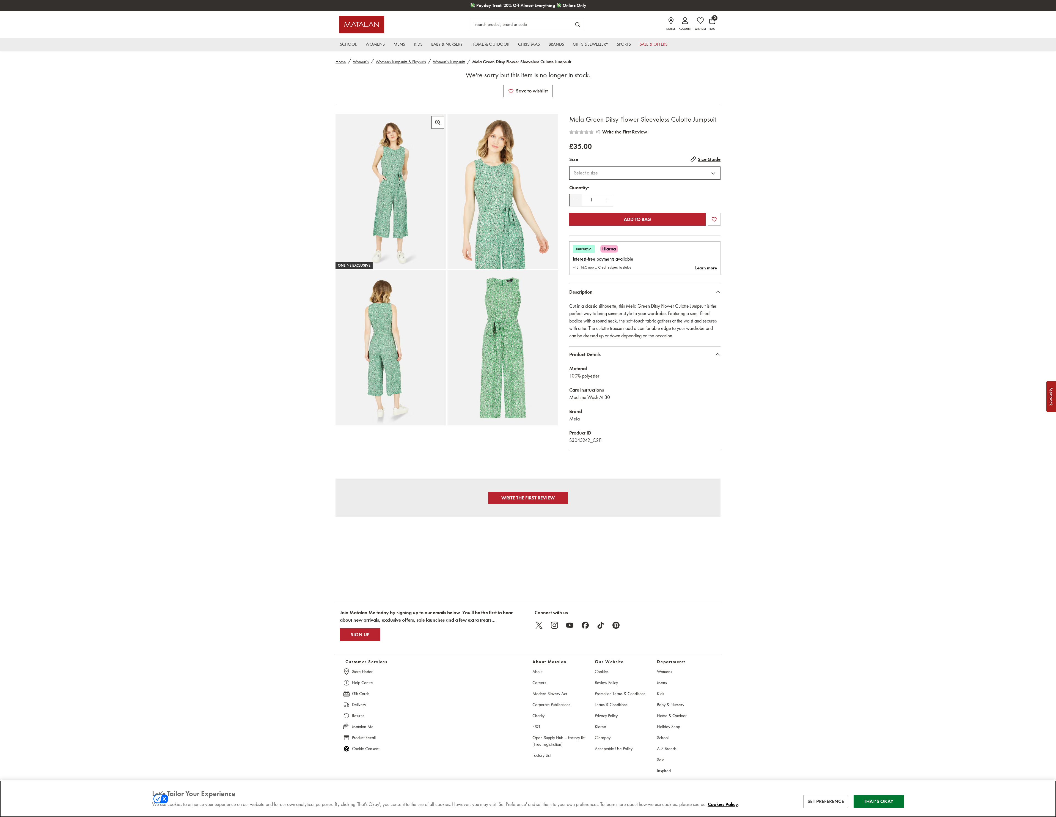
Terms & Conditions (611, 704)
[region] (528, 798)
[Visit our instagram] (554, 625)
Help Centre (362, 682)
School (663, 737)
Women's (361, 61)
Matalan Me (362, 726)
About (537, 671)
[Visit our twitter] (539, 625)
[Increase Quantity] (607, 200)
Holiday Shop (668, 726)
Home (341, 61)
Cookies (602, 671)
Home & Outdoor (672, 715)
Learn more (706, 268)
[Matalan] (362, 24)
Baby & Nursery (670, 704)
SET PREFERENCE (825, 801)
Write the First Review (624, 132)
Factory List (541, 755)
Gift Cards (360, 693)
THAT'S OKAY (878, 801)
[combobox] (645, 173)
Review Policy (606, 682)
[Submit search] (577, 24)
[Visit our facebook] (585, 625)
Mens (662, 682)
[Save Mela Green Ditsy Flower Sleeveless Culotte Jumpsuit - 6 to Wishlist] (511, 91)
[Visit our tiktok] (600, 625)
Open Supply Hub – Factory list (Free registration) (558, 741)
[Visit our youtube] (569, 625)
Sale (660, 759)
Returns (358, 715)
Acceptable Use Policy (613, 748)
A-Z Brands (666, 748)
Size (573, 159)
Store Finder (362, 671)
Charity (538, 715)
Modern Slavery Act (549, 693)
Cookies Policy (723, 804)
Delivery (359, 704)
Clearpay (602, 737)
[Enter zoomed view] (437, 122)
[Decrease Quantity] (576, 200)
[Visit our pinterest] (616, 625)
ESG (536, 726)
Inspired (664, 770)
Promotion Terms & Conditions (620, 693)
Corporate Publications (551, 704)
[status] (591, 200)
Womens (664, 671)
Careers (539, 682)
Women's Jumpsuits (449, 61)
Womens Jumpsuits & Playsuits (401, 61)
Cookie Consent (365, 748)
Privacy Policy (606, 715)
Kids (660, 693)
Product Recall (364, 737)
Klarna (600, 726)
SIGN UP (360, 635)
